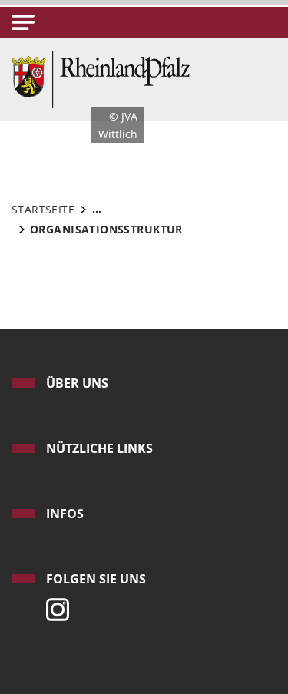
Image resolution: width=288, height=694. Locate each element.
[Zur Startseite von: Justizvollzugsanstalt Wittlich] (101, 78)
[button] (23, 22)
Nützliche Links (99, 448)
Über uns (77, 383)
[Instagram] (53, 605)
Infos (65, 513)
